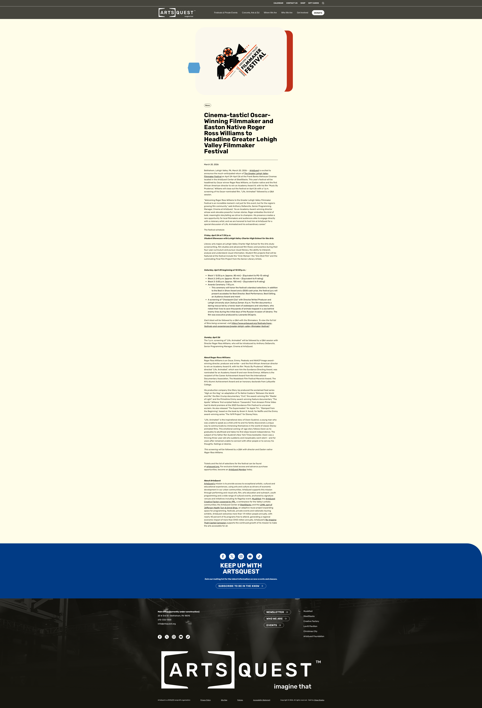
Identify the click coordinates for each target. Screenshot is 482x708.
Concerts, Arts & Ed (250, 13)
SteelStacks (245, 505)
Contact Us (291, 3)
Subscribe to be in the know (238, 585)
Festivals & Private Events (225, 13)
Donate (318, 13)
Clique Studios (319, 700)
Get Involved (302, 13)
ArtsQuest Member (237, 469)
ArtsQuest (254, 170)
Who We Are (286, 13)
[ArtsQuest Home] (177, 12)
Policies (240, 700)
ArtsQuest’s (209, 483)
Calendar (278, 3)
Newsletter (275, 612)
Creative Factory (311, 621)
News (207, 105)
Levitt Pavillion (310, 626)
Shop (302, 3)
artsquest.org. (213, 466)
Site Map (224, 700)
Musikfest (256, 499)
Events (271, 625)
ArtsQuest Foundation (314, 636)
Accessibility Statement (261, 700)
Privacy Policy (205, 700)
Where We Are (270, 13)
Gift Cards (313, 3)
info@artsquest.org (167, 624)
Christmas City (310, 631)
